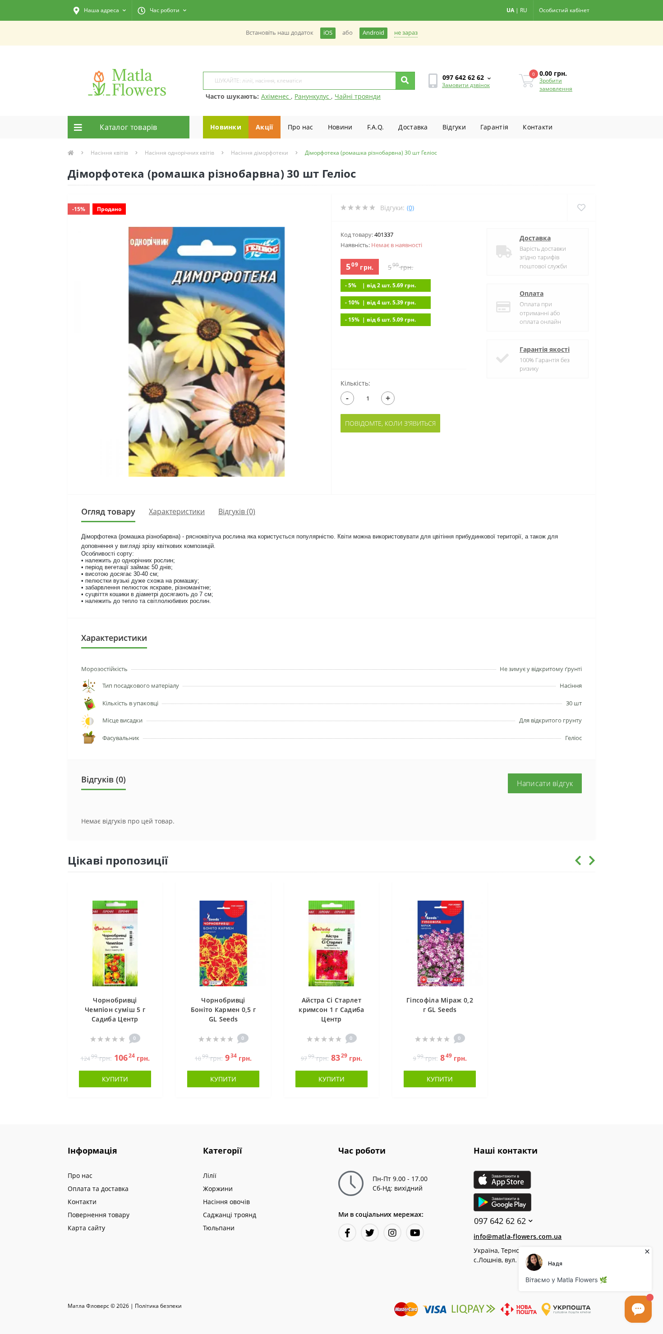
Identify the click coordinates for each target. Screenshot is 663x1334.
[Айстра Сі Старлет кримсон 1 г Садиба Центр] (331, 942)
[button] (100, 10)
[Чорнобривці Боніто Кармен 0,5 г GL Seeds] (223, 942)
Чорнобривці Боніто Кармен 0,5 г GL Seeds (223, 1009)
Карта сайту (86, 1228)
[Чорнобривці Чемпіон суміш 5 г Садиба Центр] (115, 942)
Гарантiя (494, 127)
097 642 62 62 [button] (500, 1221)
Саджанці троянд (229, 1214)
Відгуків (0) (236, 511)
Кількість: (355, 383)
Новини (340, 127)
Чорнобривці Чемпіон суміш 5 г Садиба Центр (115, 1009)
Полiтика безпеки (158, 1306)
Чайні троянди (358, 96)
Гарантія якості (545, 349)
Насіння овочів (226, 1201)
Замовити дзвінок (466, 85)
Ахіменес (276, 96)
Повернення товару (98, 1214)
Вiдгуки (454, 127)
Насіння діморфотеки (259, 152)
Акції (264, 127)
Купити (115, 1079)
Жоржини (218, 1188)
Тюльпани (219, 1228)
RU (523, 10)
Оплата (531, 293)
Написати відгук (545, 783)
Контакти (537, 127)
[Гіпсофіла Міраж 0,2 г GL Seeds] (440, 942)
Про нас (300, 127)
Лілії (209, 1175)
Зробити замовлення (555, 84)
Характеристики (177, 511)
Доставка (413, 127)
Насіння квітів (109, 152)
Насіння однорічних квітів (179, 152)
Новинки (225, 127)
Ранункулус (313, 96)
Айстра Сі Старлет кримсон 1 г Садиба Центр (331, 1009)
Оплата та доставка (98, 1188)
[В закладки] (151, 893)
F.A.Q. (375, 127)
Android (373, 33)
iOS (327, 33)
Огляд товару (108, 511)
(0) (410, 207)
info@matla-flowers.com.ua (518, 1236)
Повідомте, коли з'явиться (390, 423)
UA (510, 10)
